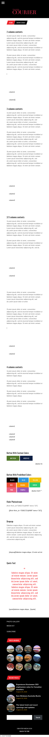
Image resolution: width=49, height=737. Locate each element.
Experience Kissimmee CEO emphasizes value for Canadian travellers (29, 686)
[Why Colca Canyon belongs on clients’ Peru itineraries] (37, 658)
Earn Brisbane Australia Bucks (28, 696)
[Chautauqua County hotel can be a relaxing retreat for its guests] (19, 667)
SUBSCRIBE (11, 631)
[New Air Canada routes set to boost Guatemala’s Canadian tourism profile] (37, 649)
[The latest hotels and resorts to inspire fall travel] (28, 658)
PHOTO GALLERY (13, 622)
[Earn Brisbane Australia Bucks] (19, 649)
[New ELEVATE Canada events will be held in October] (37, 667)
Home (11, 22)
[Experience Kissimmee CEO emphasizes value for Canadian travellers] (10, 649)
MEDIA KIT (11, 626)
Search (38, 717)
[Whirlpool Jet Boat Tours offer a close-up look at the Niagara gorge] (10, 667)
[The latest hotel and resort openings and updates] (28, 649)
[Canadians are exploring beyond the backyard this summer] (28, 667)
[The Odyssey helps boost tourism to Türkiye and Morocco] (19, 658)
